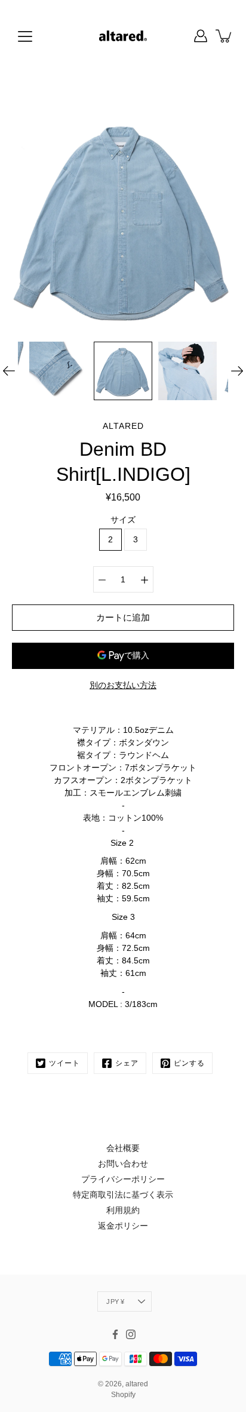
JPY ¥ (115, 1301)
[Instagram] (131, 1334)
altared (136, 1384)
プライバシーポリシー (123, 1179)
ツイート (64, 1063)
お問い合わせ (123, 1163)
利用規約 (123, 1210)
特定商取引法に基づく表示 (123, 1194)
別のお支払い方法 (123, 685)
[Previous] (9, 371)
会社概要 (123, 1148)
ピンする (189, 1063)
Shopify (123, 1394)
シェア (127, 1063)
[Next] (237, 371)
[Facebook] (115, 1334)
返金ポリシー (123, 1225)
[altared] (123, 36)
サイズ (123, 519)
